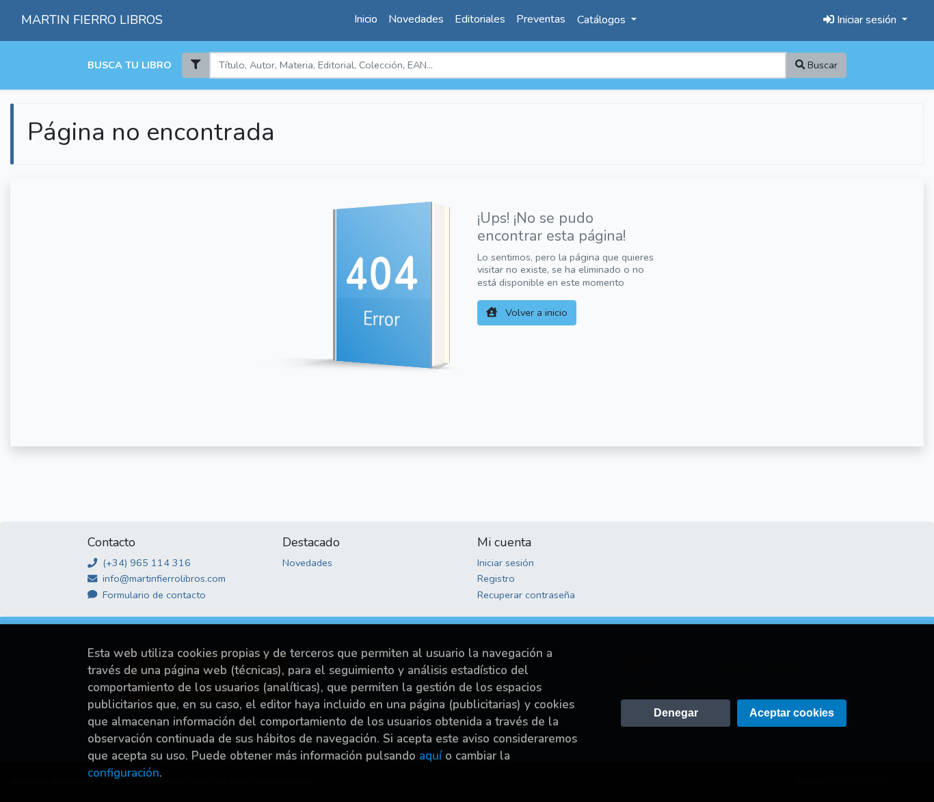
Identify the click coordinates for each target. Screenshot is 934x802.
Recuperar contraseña (526, 595)
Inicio (365, 19)
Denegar (676, 713)
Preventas (540, 19)
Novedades (416, 19)
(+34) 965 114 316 (145, 563)
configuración (123, 773)
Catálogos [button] (602, 19)
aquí (430, 756)
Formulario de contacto (153, 595)
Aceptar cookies (791, 713)
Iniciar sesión (505, 563)
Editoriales (480, 19)
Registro (496, 578)
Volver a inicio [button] (535, 312)
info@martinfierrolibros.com (163, 578)
